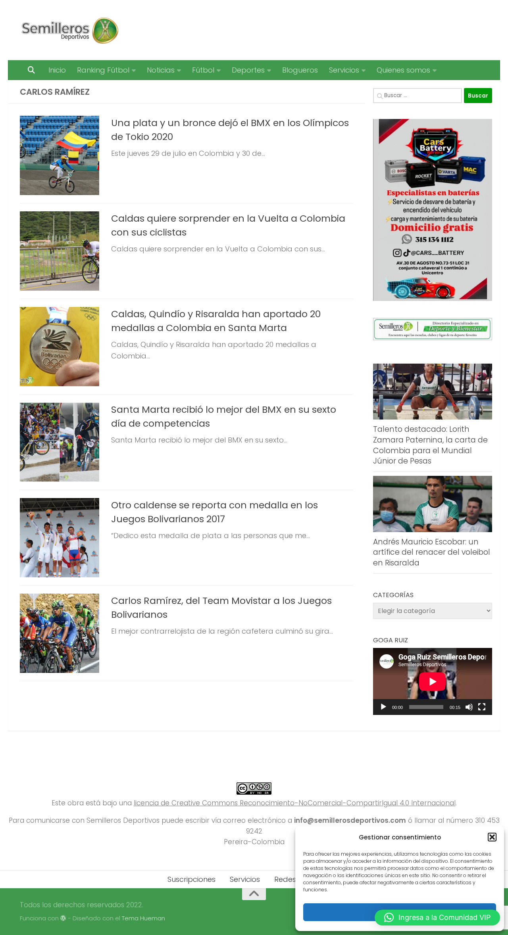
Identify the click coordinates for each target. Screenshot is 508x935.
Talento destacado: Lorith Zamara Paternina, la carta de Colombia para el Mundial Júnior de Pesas (430, 445)
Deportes (248, 70)
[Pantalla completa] (482, 707)
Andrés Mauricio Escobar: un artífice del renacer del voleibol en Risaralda (431, 552)
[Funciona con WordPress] (63, 919)
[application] (432, 681)
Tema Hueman (143, 918)
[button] (492, 837)
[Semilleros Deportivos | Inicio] (69, 30)
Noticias (161, 70)
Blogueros (300, 70)
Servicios (344, 70)
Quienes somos (403, 70)
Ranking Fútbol (103, 70)
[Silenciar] (469, 707)
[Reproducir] (383, 707)
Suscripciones (191, 879)
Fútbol (203, 70)
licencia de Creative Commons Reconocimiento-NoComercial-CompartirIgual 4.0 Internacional (295, 803)
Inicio (57, 70)
